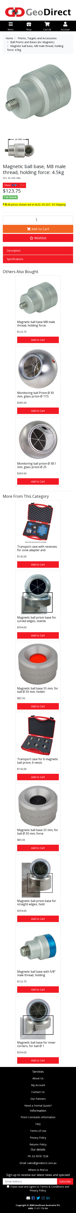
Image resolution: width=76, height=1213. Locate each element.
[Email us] (28, 1198)
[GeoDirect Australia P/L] (38, 12)
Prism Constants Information (38, 1117)
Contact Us (38, 1092)
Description (13, 250)
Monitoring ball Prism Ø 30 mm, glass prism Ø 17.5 (35, 394)
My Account (38, 1085)
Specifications (15, 259)
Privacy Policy (38, 1137)
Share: (8, 185)
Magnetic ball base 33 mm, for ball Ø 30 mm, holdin (37, 690)
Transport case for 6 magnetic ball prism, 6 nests (37, 761)
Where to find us (38, 1170)
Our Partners (38, 1098)
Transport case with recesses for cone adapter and (37, 548)
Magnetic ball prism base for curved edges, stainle (36, 619)
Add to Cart (39, 229)
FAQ (38, 1124)
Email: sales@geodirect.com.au (38, 1163)
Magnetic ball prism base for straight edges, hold (36, 902)
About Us (38, 1078)
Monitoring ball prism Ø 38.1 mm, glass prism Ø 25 (36, 465)
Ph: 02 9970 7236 (38, 1156)
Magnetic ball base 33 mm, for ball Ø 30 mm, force (37, 831)
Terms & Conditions (52, 1186)
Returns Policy (38, 1144)
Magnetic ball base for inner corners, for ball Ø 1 (36, 1044)
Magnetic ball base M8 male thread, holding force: (36, 323)
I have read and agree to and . (39, 1188)
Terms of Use (38, 1131)
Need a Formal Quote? (38, 1105)
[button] (38, 238)
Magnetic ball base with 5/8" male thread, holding (36, 973)
